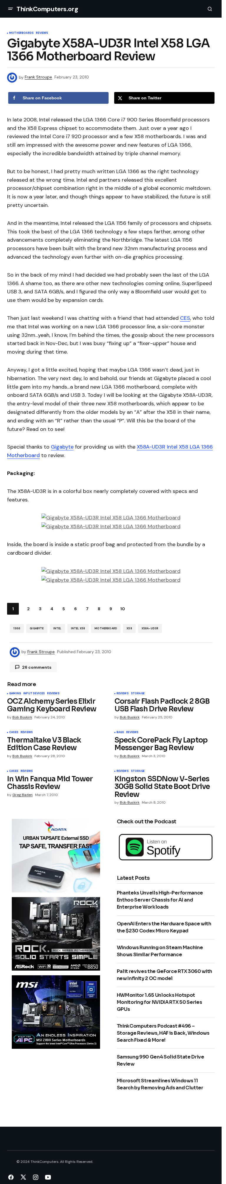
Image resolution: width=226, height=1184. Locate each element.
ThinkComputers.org (47, 9)
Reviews (42, 33)
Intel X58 (78, 628)
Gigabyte (62, 446)
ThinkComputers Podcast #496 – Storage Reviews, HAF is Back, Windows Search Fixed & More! (163, 1033)
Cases (13, 732)
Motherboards (21, 33)
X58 (129, 628)
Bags (120, 732)
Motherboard (105, 628)
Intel (57, 628)
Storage (137, 693)
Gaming (15, 693)
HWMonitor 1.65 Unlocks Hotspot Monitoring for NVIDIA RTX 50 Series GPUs (159, 1002)
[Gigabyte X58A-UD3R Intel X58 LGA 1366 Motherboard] (110, 517)
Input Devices (34, 693)
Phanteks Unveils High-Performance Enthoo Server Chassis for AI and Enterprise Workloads (160, 900)
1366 (17, 628)
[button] (10, 8)
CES (185, 318)
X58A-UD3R (150, 628)
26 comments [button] (36, 667)
